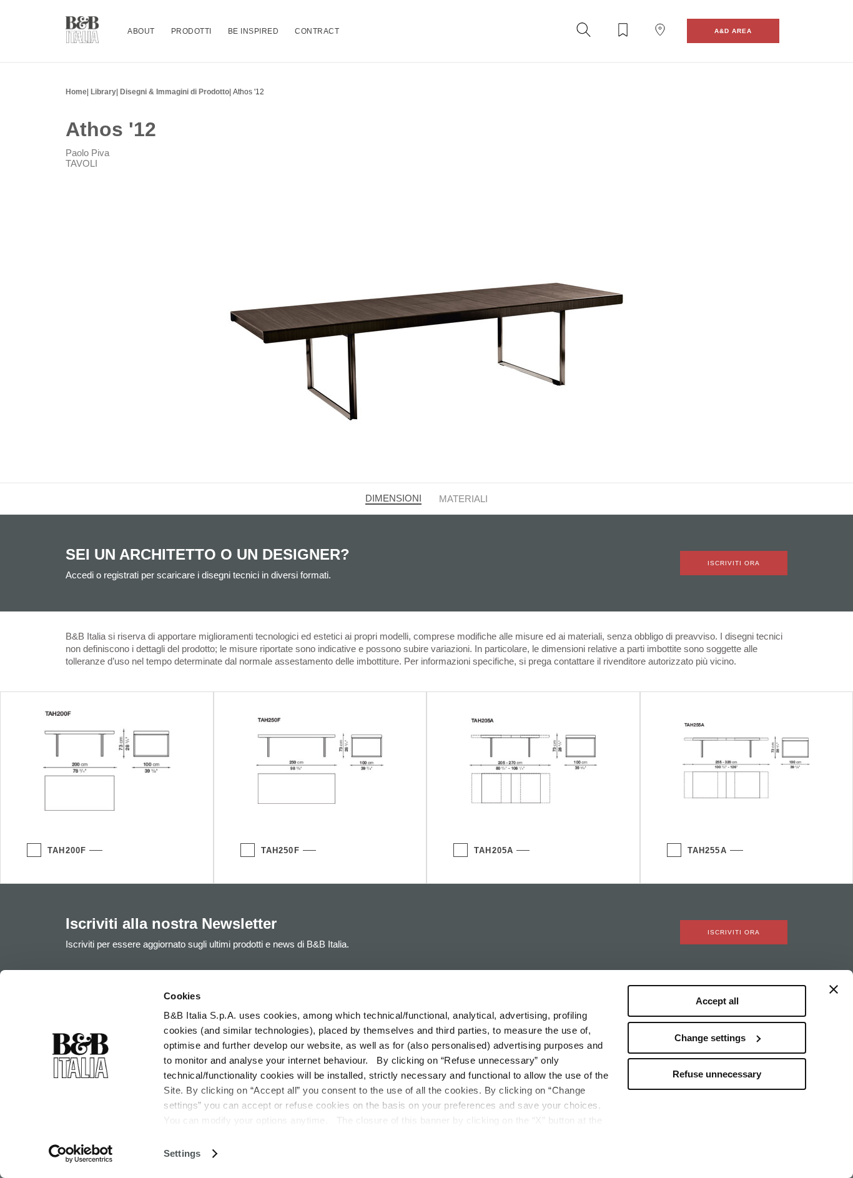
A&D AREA (733, 30)
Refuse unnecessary (717, 1074)
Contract (317, 31)
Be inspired (253, 31)
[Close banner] (833, 989)
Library (103, 91)
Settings (182, 1153)
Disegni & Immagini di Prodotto (174, 91)
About (141, 31)
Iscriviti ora (734, 563)
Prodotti (191, 31)
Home (76, 91)
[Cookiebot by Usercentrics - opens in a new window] (81, 1153)
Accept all (717, 1001)
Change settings (710, 1037)
